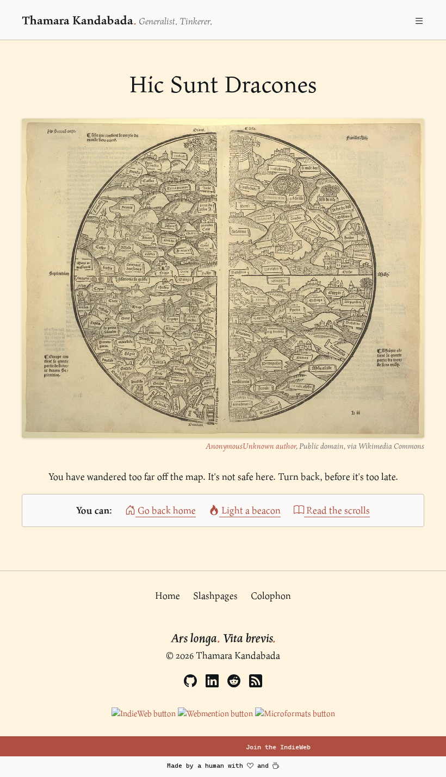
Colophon (271, 595)
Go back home (165, 510)
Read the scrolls (337, 510)
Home (167, 595)
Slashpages (215, 595)
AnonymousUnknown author (251, 446)
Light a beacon (250, 510)
